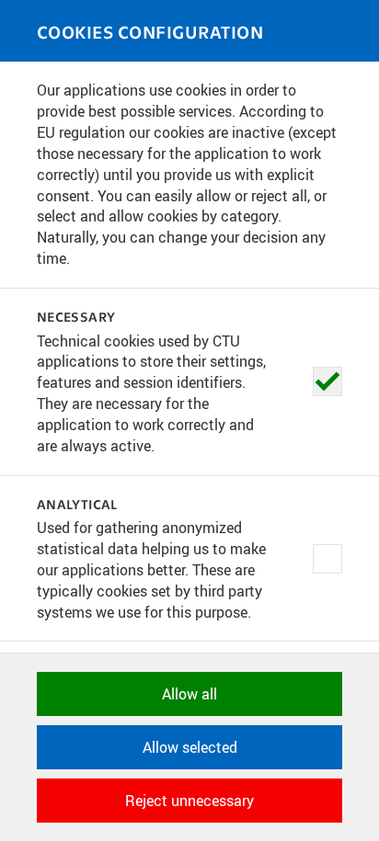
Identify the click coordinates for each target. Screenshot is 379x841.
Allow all (189, 694)
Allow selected (190, 747)
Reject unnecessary (189, 800)
